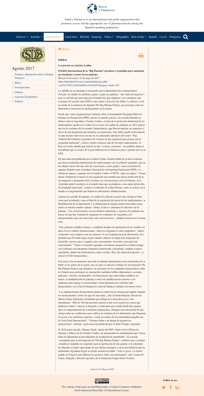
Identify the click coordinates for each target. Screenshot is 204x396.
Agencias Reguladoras (26, 96)
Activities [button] (35, 36)
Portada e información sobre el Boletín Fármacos (34, 76)
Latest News (71, 36)
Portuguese (175, 36)
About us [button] (21, 36)
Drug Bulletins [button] (52, 36)
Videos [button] (108, 36)
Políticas (19, 101)
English (163, 36)
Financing (96, 36)
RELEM (84, 36)
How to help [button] (137, 36)
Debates (19, 92)
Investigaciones (22, 87)
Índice (18, 82)
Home (65, 49)
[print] (141, 56)
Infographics (122, 36)
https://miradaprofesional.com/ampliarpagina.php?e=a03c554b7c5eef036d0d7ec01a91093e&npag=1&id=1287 (89, 83)
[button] (185, 37)
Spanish (153, 36)
